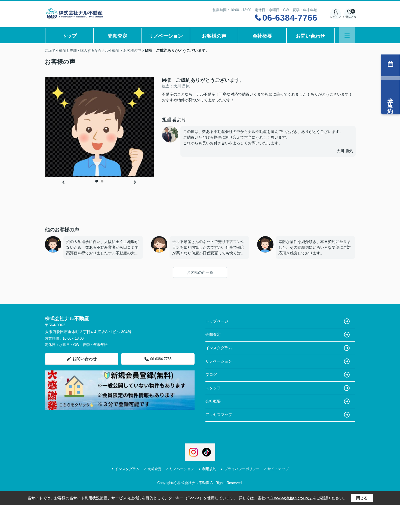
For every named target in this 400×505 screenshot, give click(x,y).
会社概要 (262, 36)
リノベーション (166, 36)
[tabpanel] (99, 127)
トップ (69, 36)
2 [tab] (102, 181)
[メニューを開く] (347, 35)
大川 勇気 (345, 151)
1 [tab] (96, 181)
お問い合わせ (310, 36)
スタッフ (213, 388)
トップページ (216, 321)
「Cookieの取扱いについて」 (291, 498)
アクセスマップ (218, 414)
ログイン (335, 16)
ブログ (211, 374)
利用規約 (209, 469)
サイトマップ (278, 469)
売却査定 (117, 36)
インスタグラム (218, 348)
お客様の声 (214, 36)
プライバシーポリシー (242, 469)
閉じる (362, 498)
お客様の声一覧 (200, 272)
